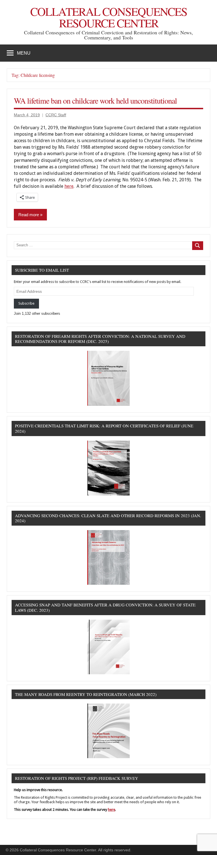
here (68, 186)
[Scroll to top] (205, 843)
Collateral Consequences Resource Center (108, 17)
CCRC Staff (55, 115)
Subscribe (26, 303)
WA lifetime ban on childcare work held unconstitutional (95, 100)
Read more (28, 214)
